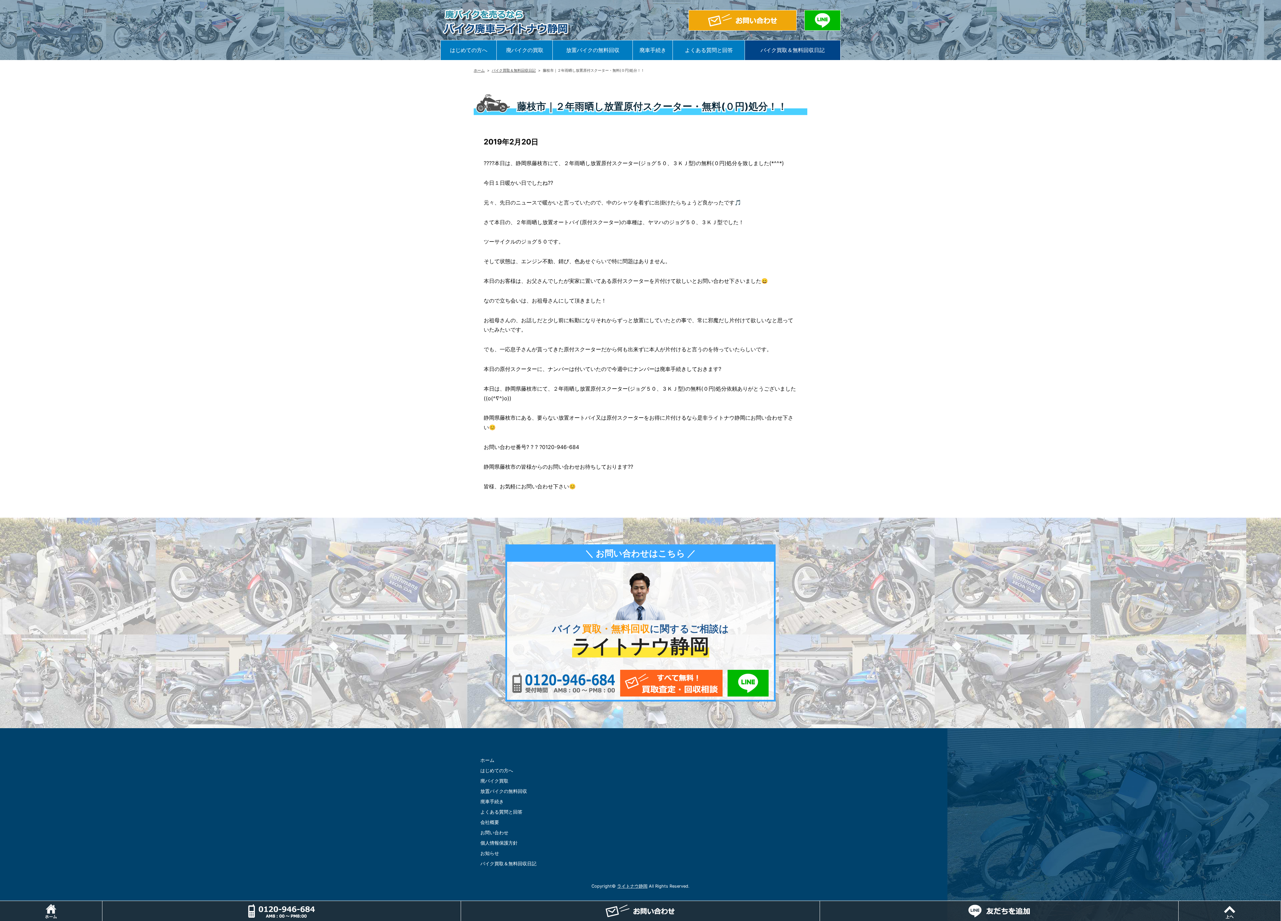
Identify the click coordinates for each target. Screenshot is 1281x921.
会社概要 (489, 822)
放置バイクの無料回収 (592, 50)
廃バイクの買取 (524, 50)
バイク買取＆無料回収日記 (793, 50)
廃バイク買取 (494, 781)
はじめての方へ (468, 50)
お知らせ (489, 853)
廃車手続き (652, 50)
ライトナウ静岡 (632, 886)
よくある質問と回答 (709, 50)
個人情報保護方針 (499, 843)
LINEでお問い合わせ (748, 683)
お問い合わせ (494, 832)
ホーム (479, 70)
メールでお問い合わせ (671, 683)
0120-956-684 (563, 683)
